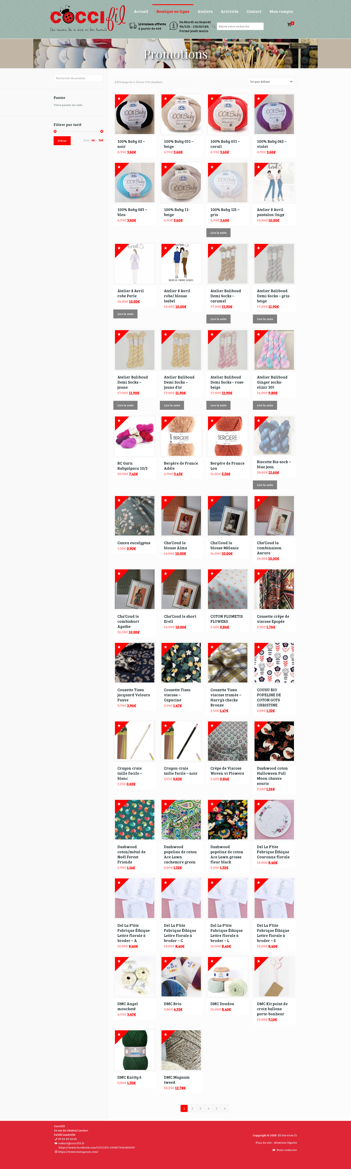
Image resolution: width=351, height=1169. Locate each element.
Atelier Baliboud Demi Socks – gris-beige (273, 295)
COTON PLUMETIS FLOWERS (226, 619)
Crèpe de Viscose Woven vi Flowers (227, 771)
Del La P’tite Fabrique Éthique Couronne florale (273, 851)
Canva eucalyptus (133, 542)
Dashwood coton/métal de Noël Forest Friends (131, 854)
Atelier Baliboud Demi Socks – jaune (132, 382)
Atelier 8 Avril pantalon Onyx (270, 212)
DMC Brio (172, 1003)
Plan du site (264, 1142)
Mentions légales (285, 1142)
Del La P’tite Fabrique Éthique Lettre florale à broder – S (273, 933)
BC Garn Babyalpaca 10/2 (132, 466)
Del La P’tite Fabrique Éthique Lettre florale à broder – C (180, 933)
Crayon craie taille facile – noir (181, 771)
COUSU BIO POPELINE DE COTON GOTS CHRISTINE (269, 697)
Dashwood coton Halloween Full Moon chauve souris (272, 776)
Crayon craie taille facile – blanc (129, 773)
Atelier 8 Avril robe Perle (130, 293)
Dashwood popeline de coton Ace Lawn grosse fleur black (226, 854)
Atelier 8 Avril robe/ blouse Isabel (177, 295)
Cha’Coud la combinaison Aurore (269, 547)
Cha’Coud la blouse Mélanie (224, 545)
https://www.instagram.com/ (78, 1152)
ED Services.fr (287, 1135)
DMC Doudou (222, 1003)
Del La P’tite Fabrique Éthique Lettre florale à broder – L (226, 933)
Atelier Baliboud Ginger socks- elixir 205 (272, 382)
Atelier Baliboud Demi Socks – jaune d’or (179, 382)
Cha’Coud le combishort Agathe (128, 621)
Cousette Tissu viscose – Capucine (177, 694)
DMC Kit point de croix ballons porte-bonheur (272, 1008)
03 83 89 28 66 (67, 1139)
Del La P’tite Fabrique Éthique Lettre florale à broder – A (133, 933)
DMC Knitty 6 (129, 1077)
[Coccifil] (87, 18)
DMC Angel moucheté (127, 1006)
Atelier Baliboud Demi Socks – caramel (225, 295)
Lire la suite (218, 233)
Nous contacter (287, 1150)
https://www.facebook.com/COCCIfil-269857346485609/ (96, 1147)
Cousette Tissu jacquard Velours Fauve (133, 694)
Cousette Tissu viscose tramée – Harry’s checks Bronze (225, 697)
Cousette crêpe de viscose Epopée (273, 619)
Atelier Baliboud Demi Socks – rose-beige (227, 382)
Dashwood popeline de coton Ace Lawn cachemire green (180, 854)
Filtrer (62, 141)
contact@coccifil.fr (71, 1143)
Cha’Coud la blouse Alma (175, 545)
